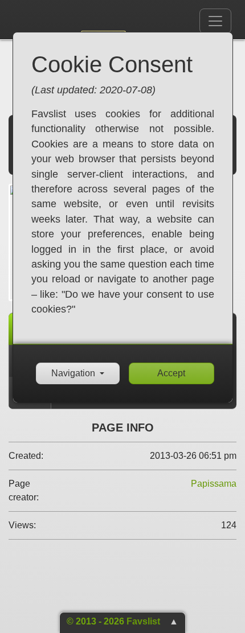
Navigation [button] (73, 373)
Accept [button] (171, 373)
